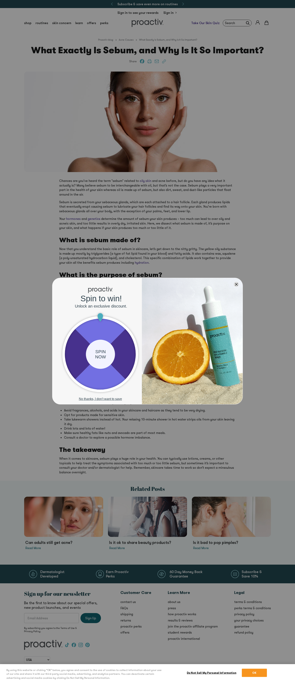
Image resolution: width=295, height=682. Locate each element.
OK (254, 672)
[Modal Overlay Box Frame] (147, 341)
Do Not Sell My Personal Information (211, 672)
